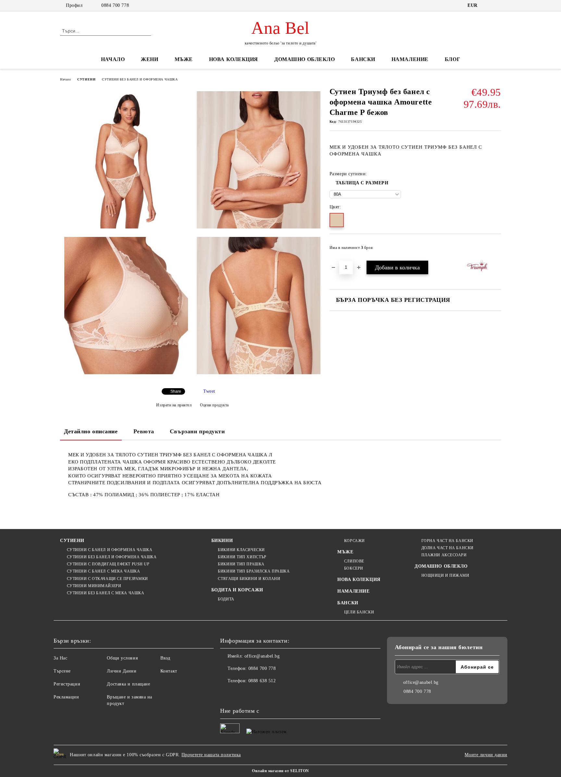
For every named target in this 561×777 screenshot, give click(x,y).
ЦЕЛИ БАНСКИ (359, 612)
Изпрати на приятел (174, 405)
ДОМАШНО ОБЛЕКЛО (304, 59)
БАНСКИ (363, 59)
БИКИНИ (222, 540)
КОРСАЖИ (354, 540)
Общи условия (122, 658)
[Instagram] (239, 694)
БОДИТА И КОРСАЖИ (237, 589)
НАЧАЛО (113, 59)
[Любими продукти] (484, 30)
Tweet (209, 391)
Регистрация (67, 684)
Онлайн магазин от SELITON (280, 771)
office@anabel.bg (262, 656)
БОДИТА (226, 599)
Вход (165, 658)
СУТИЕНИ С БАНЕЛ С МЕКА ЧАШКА (103, 571)
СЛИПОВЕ (354, 561)
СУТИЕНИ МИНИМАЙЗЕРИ (94, 586)
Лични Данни (121, 671)
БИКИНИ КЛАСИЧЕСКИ (241, 550)
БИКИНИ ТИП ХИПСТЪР (242, 557)
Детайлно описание (91, 431)
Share (175, 391)
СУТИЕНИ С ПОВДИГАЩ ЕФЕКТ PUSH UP (108, 564)
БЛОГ (452, 59)
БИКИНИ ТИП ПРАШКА (241, 564)
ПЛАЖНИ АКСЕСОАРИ (444, 555)
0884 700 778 (115, 5)
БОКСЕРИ (353, 568)
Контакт (168, 671)
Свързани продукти (197, 431)
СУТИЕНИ (86, 79)
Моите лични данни (486, 754)
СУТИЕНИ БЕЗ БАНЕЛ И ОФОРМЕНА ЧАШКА (140, 79)
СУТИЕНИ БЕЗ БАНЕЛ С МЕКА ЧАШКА (105, 593)
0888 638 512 (262, 680)
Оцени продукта (214, 405)
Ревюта (143, 431)
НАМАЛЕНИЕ (410, 59)
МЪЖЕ (184, 59)
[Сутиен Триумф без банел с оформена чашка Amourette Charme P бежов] (126, 160)
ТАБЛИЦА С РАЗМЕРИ (362, 182)
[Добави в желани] (496, 249)
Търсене (62, 671)
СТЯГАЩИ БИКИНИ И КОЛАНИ (249, 578)
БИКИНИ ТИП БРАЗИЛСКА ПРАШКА (254, 571)
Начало (65, 79)
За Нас (60, 658)
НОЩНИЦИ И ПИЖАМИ (445, 575)
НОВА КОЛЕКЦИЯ (233, 59)
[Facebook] (225, 694)
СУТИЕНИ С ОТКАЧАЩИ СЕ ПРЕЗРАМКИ (107, 578)
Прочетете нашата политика (211, 754)
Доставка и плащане (128, 684)
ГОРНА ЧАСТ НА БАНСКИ (447, 540)
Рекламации (66, 697)
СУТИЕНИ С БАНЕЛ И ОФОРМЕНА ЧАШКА (109, 550)
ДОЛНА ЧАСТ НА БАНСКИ (447, 548)
